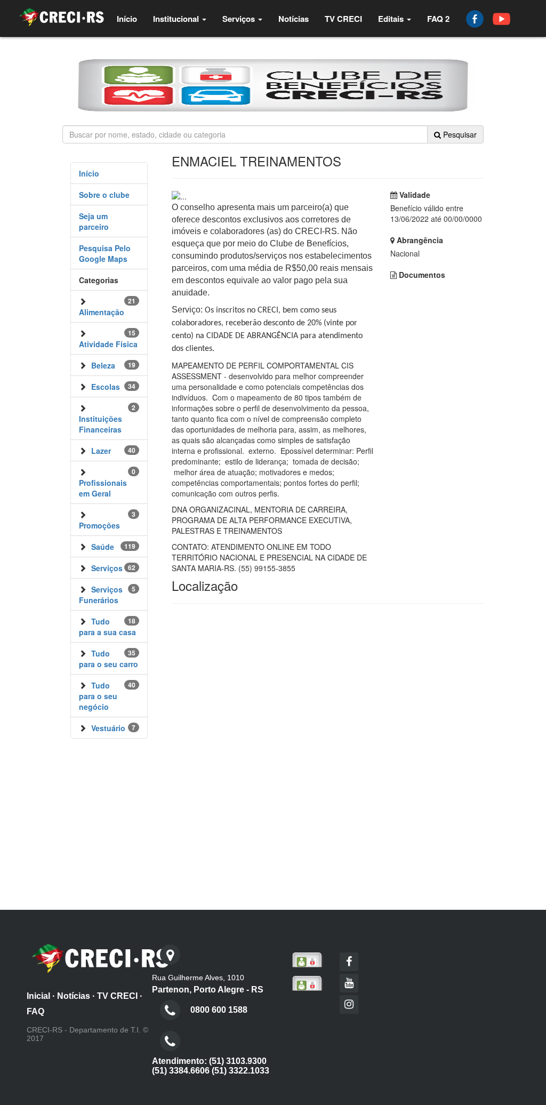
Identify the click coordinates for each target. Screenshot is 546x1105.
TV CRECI (117, 995)
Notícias (73, 995)
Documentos (421, 274)
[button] (179, 18)
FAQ (35, 1011)
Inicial (38, 995)
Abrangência (419, 240)
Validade (413, 194)
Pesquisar (459, 134)
